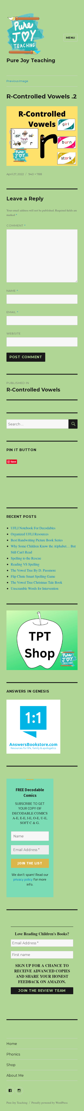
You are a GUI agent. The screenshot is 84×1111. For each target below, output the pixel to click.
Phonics (13, 1054)
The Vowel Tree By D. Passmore (33, 570)
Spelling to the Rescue (26, 558)
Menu (70, 37)
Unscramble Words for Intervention (34, 588)
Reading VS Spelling (25, 564)
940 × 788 (35, 174)
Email (12, 312)
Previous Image (17, 81)
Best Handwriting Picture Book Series (37, 540)
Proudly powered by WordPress (49, 1103)
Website (13, 333)
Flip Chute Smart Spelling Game (33, 576)
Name (12, 291)
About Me (15, 1075)
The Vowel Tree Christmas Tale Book (36, 582)
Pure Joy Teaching (30, 60)
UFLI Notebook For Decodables (33, 528)
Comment (16, 225)
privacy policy (23, 879)
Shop (11, 1065)
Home (11, 1044)
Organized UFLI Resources (29, 534)
